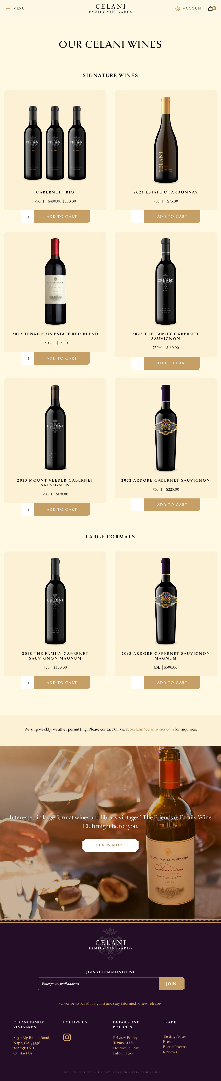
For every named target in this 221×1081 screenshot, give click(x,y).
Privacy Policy (125, 1037)
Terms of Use (124, 1042)
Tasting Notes (174, 1036)
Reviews (170, 1051)
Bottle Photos (175, 1046)
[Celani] (110, 8)
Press (167, 1041)
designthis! (150, 1072)
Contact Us (23, 1053)
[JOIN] (110, 993)
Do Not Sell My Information (126, 1050)
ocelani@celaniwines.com (152, 729)
